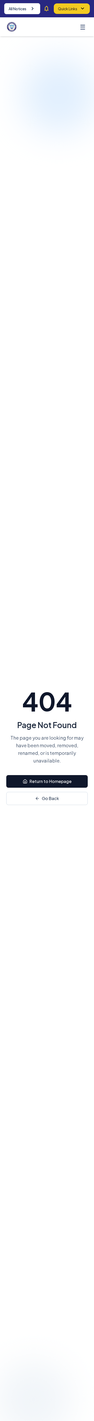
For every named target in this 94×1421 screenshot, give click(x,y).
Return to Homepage (51, 781)
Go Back (50, 798)
